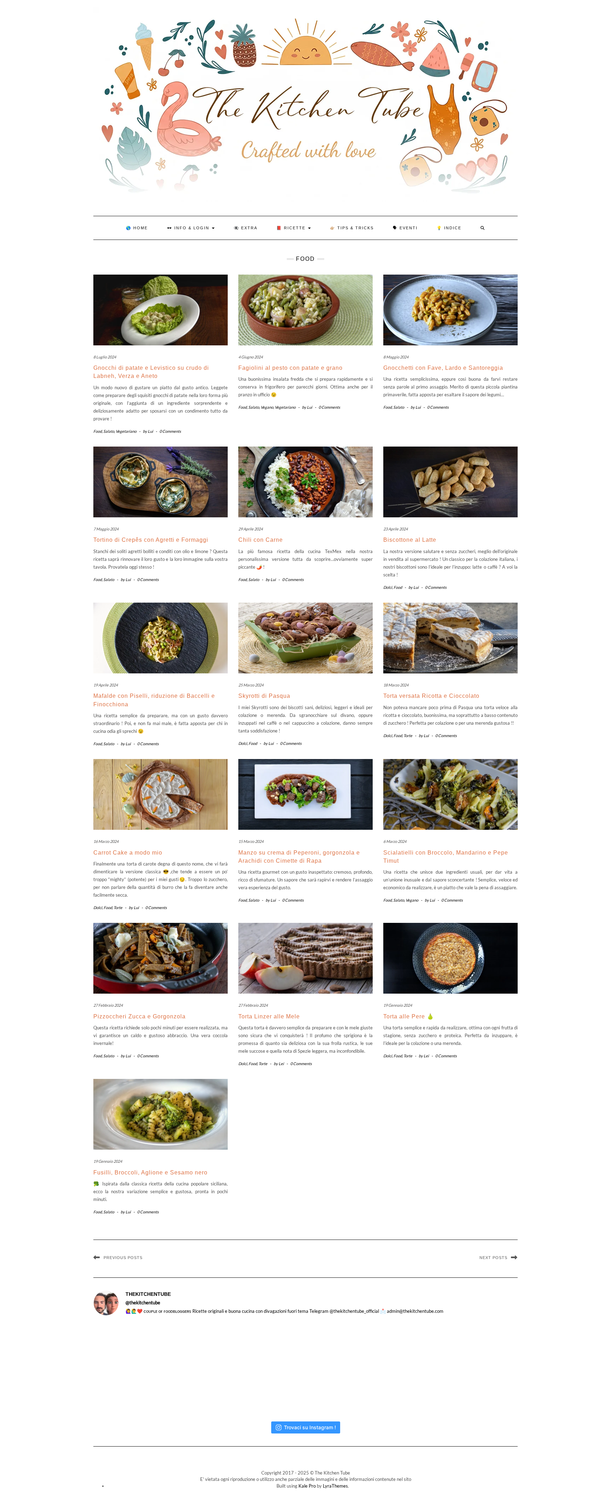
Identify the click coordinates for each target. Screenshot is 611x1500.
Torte (407, 735)
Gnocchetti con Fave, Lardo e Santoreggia (443, 368)
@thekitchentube (143, 1302)
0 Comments (170, 431)
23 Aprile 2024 (395, 529)
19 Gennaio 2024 (397, 1005)
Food (97, 431)
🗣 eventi (405, 228)
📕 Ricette (292, 228)
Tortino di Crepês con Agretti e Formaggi (150, 540)
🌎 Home (137, 228)
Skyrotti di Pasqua (264, 696)
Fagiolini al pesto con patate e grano (290, 368)
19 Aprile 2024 (105, 685)
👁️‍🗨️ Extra (245, 228)
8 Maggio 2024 (395, 357)
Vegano (267, 407)
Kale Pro (307, 1486)
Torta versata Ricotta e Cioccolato (431, 696)
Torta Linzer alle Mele (269, 1016)
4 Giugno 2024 (250, 357)
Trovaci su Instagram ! (310, 1427)
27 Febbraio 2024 (108, 1005)
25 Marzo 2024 (250, 685)
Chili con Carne (260, 540)
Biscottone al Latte (409, 540)
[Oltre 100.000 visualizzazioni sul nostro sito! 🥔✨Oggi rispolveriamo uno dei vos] (136, 1367)
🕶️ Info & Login (189, 228)
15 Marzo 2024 (250, 841)
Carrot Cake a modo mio (127, 853)
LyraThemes (335, 1486)
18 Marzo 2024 (395, 685)
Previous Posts (123, 1257)
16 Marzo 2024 (105, 841)
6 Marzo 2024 (394, 841)
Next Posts (493, 1257)
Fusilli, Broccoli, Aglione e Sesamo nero (150, 1172)
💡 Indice (449, 228)
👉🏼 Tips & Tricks (352, 228)
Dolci (387, 587)
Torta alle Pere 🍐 (408, 1016)
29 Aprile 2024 (250, 529)
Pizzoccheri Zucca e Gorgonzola (139, 1016)
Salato (108, 431)
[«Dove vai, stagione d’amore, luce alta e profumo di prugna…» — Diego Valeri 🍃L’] (482, 1368)
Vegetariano (126, 431)
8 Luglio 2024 (104, 357)
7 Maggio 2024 (105, 529)
